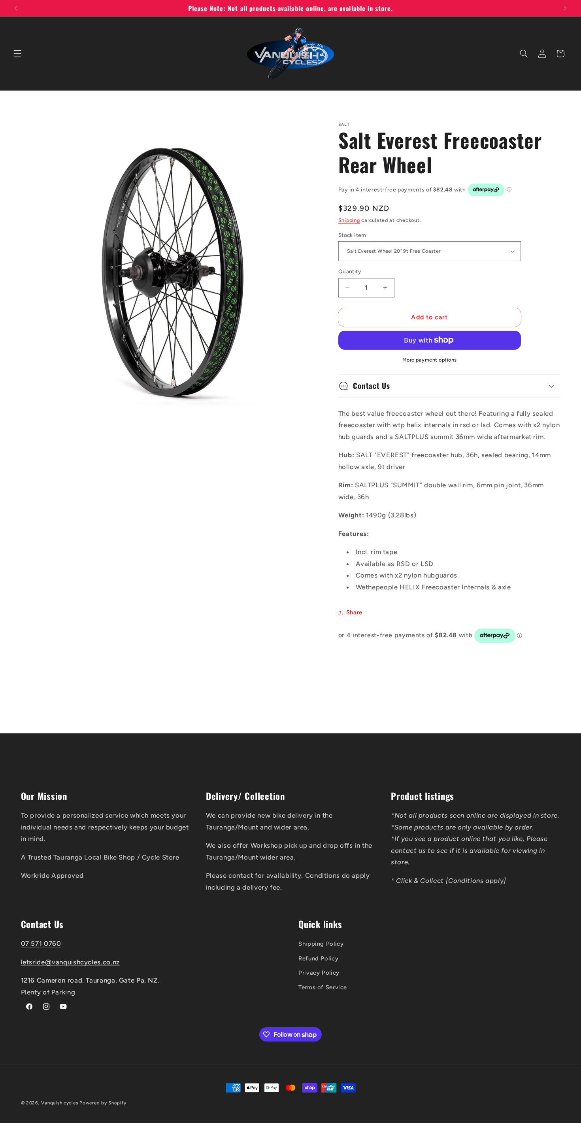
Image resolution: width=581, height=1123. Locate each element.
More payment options (429, 360)
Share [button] (354, 612)
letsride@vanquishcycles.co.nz (70, 962)
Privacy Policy (319, 972)
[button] (17, 53)
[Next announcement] (565, 8)
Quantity (349, 271)
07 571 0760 (41, 943)
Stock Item (352, 235)
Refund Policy (318, 958)
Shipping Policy (320, 943)
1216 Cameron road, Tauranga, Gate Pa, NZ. (90, 980)
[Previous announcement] (16, 8)
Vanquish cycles (59, 1103)
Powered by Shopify (102, 1103)
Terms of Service (322, 986)
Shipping (349, 220)
